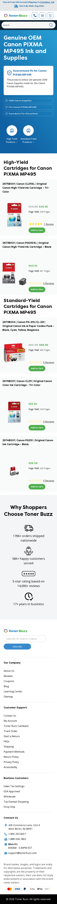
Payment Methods (14, 751)
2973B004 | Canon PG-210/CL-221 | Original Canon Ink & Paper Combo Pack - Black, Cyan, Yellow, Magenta (28, 326)
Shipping (9, 746)
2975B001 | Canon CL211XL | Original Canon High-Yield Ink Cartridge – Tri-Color (25, 187)
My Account (10, 720)
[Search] (51, 25)
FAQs (6, 741)
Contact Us (10, 715)
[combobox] (28, 25)
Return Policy (11, 757)
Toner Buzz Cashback (16, 726)
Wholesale (10, 796)
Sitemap (8, 696)
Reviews (8, 676)
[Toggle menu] (50, 15)
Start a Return (12, 736)
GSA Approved (12, 791)
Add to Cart (37, 230)
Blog (6, 686)
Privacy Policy (11, 762)
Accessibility (10, 767)
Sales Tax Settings (14, 786)
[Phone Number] (35, 15)
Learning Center (13, 691)
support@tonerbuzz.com (22, 853)
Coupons (9, 681)
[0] (42, 15)
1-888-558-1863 (17, 839)
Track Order (10, 731)
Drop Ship (9, 806)
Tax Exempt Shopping (16, 801)
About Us (9, 671)
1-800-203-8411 (17, 834)
